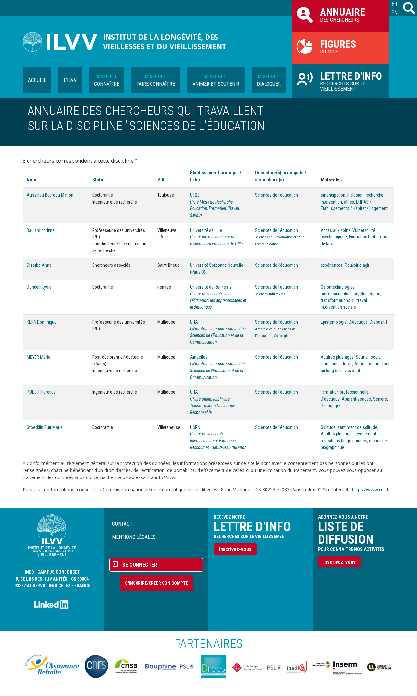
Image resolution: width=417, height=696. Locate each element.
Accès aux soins (336, 230)
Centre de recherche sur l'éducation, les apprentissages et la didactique (218, 300)
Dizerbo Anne (39, 265)
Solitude (328, 427)
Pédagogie (330, 405)
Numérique (370, 293)
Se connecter (139, 565)
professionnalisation (339, 293)
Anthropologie (265, 329)
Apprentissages (356, 398)
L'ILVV (70, 80)
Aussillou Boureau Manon (50, 195)
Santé (357, 370)
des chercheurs (342, 14)
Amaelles (199, 357)
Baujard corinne (41, 230)
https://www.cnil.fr (371, 489)
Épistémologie (334, 322)
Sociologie (281, 336)
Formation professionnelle (344, 392)
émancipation (333, 195)
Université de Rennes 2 (211, 287)
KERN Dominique (42, 322)
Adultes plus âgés (337, 357)
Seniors (380, 398)
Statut (98, 180)
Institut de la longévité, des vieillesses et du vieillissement (164, 42)
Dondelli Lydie (39, 287)
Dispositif (378, 322)
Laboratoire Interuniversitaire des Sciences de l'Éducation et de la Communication (218, 335)
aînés (349, 201)
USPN (195, 427)
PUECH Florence (41, 392)
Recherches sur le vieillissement (351, 81)
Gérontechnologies (338, 287)
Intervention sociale (338, 307)
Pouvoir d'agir (357, 265)
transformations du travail (344, 300)
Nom (31, 180)
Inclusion (355, 195)
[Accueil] (63, 42)
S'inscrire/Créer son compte (156, 583)
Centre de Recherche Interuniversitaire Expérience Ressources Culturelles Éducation (218, 440)
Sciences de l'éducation (276, 195)
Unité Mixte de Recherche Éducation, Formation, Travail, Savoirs (215, 208)
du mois (338, 46)
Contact (122, 524)
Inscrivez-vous (235, 549)
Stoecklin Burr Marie (45, 427)
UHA (194, 322)
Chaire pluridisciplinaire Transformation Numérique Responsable (212, 405)
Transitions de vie (336, 363)
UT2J (194, 195)
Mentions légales (134, 537)
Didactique (358, 322)
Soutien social (368, 357)
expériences (332, 265)
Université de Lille (206, 230)
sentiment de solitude (357, 427)
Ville (162, 180)
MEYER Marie (38, 357)
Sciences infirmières (270, 294)
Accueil (37, 80)
